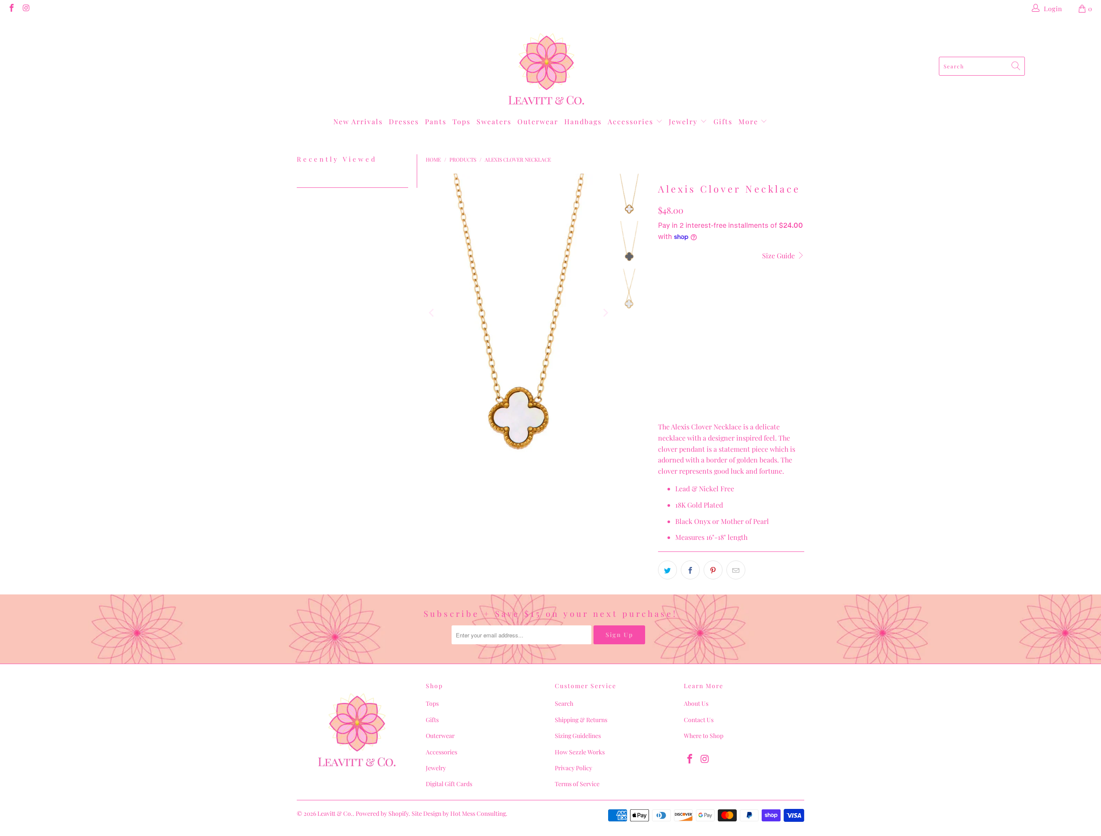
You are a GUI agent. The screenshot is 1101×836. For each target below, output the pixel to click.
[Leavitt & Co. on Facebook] (10, 8)
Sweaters (494, 121)
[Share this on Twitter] (667, 569)
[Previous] (432, 313)
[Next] (605, 313)
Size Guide (779, 255)
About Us (696, 703)
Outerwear (537, 121)
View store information (698, 400)
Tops (461, 121)
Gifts (722, 121)
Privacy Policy (573, 768)
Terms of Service (577, 784)
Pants (435, 121)
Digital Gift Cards (449, 784)
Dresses (404, 121)
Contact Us (698, 720)
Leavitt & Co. (335, 813)
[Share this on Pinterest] (713, 569)
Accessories (632, 121)
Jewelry (684, 121)
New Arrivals (358, 121)
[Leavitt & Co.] (546, 66)
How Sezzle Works (580, 752)
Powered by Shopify (382, 813)
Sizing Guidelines (578, 736)
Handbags (583, 121)
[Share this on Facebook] (690, 569)
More (749, 121)
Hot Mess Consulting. (478, 813)
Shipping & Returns (581, 720)
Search (564, 703)
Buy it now (730, 345)
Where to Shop (703, 736)
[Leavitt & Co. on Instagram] (26, 8)
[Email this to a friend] (735, 569)
